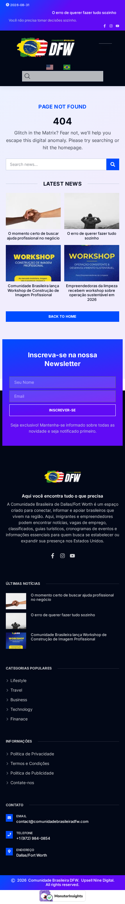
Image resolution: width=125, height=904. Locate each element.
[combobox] (62, 76)
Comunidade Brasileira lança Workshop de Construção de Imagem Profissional (33, 290)
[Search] (112, 164)
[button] (114, 15)
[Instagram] (111, 26)
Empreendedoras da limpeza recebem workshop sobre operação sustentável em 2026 (91, 292)
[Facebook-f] (104, 26)
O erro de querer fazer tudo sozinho (91, 235)
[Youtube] (117, 26)
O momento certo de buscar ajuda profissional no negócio (33, 235)
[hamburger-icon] (105, 48)
